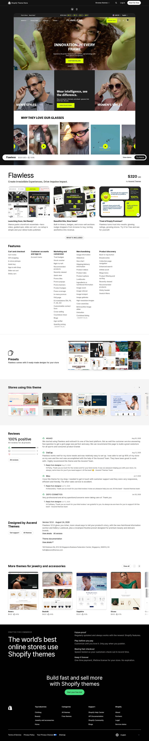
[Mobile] (76, 9)
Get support (14, 533)
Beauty (37, 716)
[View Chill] (78, 355)
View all (126, 566)
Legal (117, 720)
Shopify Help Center (96, 712)
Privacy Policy (29, 735)
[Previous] (134, 387)
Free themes (66, 716)
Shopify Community (96, 720)
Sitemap (62, 735)
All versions (57, 533)
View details (47, 533)
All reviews (14, 460)
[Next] (139, 387)
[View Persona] (91, 355)
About (117, 712)
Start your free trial (74, 692)
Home (37, 724)
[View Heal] (116, 355)
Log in (122, 3)
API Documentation (95, 716)
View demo (127, 157)
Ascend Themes (134, 181)
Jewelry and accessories (44, 720)
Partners (118, 716)
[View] (23, 404)
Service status (120, 724)
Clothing (38, 712)
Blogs (90, 724)
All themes (27, 533)
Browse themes (102, 3)
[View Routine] (104, 355)
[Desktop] (72, 9)
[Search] (116, 2)
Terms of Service (14, 735)
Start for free (134, 3)
